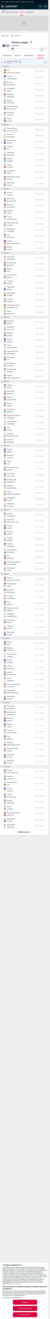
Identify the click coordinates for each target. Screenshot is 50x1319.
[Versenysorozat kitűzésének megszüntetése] (31, 42)
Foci (6, 36)
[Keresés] (40, 6)
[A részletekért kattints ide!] (24, 71)
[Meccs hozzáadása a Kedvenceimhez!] (2, 71)
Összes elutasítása (25, 1308)
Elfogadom (25, 1302)
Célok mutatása (25, 1315)
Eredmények (29, 55)
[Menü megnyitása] (45, 6)
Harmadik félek (16, 1283)
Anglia (17, 36)
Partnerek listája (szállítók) (12, 1298)
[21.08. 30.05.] (28, 48)
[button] (45, 48)
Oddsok (18, 55)
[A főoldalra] (12, 6)
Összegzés (7, 55)
